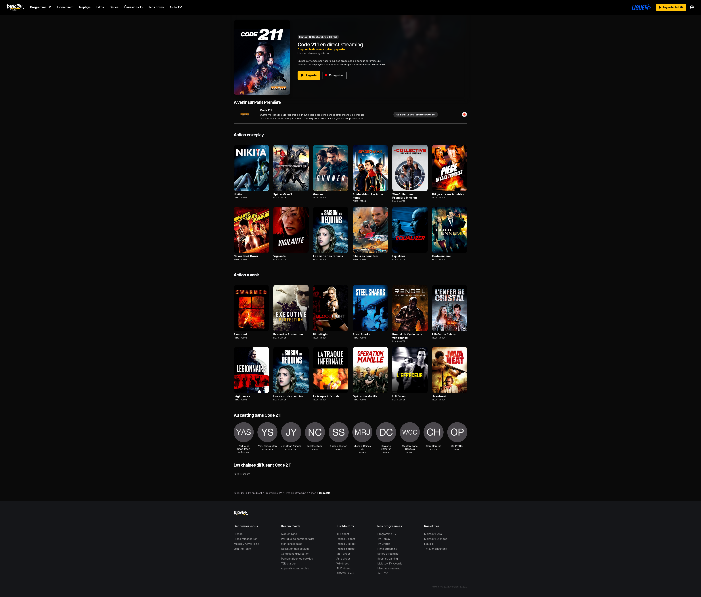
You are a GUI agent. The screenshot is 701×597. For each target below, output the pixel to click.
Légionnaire (242, 396)
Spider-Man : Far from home (368, 196)
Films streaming (387, 548)
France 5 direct (345, 548)
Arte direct (343, 558)
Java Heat (439, 396)
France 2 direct (345, 539)
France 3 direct (346, 543)
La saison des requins (328, 256)
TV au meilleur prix (435, 548)
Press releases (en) (246, 539)
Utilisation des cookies (295, 548)
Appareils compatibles (295, 568)
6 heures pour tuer (366, 256)
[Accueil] (15, 7)
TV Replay (383, 539)
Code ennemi (441, 256)
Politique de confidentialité (298, 539)
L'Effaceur (399, 396)
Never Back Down (246, 256)
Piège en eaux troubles (448, 194)
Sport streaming (387, 558)
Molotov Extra (433, 534)
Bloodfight (320, 334)
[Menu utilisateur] (692, 7)
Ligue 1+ (429, 543)
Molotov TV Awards (389, 563)
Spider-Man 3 (282, 194)
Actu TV (382, 573)
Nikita (238, 194)
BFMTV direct (345, 573)
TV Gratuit (383, 543)
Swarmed (240, 334)
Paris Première (242, 473)
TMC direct (343, 568)
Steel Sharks (361, 334)
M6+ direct (343, 553)
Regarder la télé (672, 7)
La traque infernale (326, 396)
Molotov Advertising (246, 543)
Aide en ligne (289, 534)
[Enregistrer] (464, 114)
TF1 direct (342, 534)
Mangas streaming (389, 568)
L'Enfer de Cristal (444, 334)
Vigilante (279, 256)
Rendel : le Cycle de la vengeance (407, 336)
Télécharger (288, 563)
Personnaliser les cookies (297, 558)
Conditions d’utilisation (295, 553)
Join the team (242, 548)
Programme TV (387, 534)
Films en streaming (309, 53)
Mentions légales (291, 543)
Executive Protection (288, 334)
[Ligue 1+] (641, 7)
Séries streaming (388, 553)
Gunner (318, 194)
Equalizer (398, 256)
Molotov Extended (435, 539)
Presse (238, 534)
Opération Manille (365, 396)
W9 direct (342, 563)
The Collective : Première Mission (404, 196)
